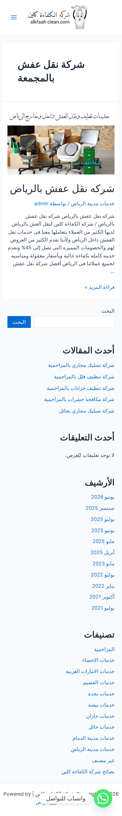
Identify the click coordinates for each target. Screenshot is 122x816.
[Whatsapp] (103, 798)
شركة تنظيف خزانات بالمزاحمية (81, 388)
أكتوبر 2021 (102, 597)
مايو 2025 (104, 541)
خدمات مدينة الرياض (93, 204)
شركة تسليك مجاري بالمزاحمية (81, 365)
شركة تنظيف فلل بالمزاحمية (84, 377)
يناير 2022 (103, 586)
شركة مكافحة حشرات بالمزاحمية (79, 399)
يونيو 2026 (103, 497)
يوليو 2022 (103, 575)
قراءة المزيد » (100, 287)
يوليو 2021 (103, 608)
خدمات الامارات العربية (90, 671)
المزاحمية (104, 649)
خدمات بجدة (101, 694)
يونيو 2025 (103, 530)
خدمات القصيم (99, 682)
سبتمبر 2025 (100, 508)
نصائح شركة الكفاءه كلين (88, 772)
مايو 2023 (104, 564)
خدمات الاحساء (98, 660)
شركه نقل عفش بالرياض (62, 188)
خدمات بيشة (101, 705)
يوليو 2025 (103, 519)
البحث (108, 311)
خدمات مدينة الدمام (94, 738)
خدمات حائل (101, 727)
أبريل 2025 (102, 552)
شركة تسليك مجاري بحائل (87, 411)
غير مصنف (103, 760)
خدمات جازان (100, 716)
